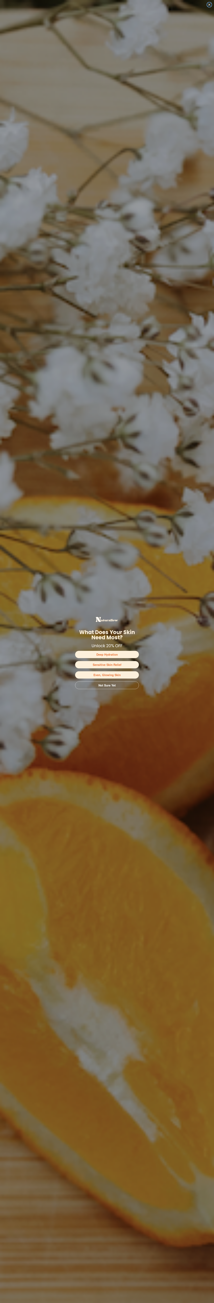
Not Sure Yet (107, 685)
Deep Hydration (107, 654)
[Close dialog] (209, 4)
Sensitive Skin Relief (107, 665)
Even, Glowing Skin (107, 675)
